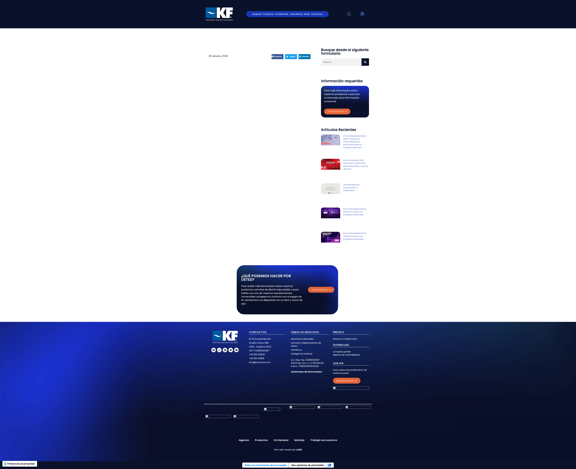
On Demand (281, 14)
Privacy (336, 338)
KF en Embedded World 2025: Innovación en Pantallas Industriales (354, 212)
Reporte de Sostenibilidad (346, 354)
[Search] (365, 62)
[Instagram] (219, 350)
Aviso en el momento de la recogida (265, 465)
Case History (296, 14)
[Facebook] (213, 350)
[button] (278, 56)
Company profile (342, 351)
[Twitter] (230, 350)
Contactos (316, 14)
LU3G (299, 449)
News (307, 14)
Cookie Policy (350, 338)
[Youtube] (236, 350)
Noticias (299, 440)
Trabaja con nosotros (323, 440)
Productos (268, 14)
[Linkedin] (225, 350)
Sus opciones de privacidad (307, 465)
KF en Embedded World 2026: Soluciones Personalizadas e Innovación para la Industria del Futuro (354, 142)
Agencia (244, 440)
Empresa (257, 14)
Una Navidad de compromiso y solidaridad (351, 187)
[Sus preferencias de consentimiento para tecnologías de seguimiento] (19, 464)
